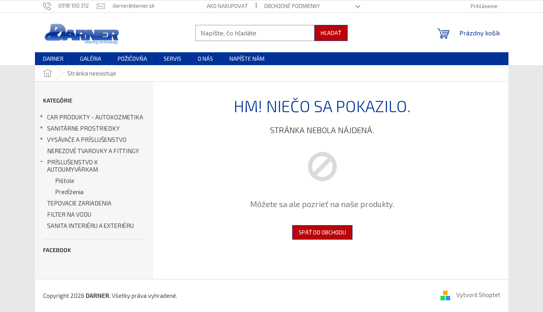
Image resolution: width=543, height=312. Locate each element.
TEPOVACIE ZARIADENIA (79, 203)
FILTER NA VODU (69, 214)
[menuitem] (53, 58)
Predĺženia (69, 191)
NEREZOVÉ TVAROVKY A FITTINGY (93, 150)
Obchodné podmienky (292, 6)
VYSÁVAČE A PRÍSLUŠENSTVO (87, 139)
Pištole (64, 180)
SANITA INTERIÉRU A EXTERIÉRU (90, 225)
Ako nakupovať (227, 6)
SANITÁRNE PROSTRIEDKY (83, 128)
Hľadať (331, 32)
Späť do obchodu (322, 232)
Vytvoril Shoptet (478, 294)
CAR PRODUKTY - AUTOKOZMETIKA (95, 117)
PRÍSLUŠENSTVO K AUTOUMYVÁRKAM (72, 165)
